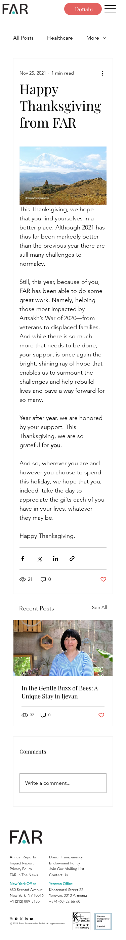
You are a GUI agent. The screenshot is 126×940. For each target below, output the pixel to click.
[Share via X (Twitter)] (39, 558)
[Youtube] (31, 919)
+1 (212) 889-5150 (25, 901)
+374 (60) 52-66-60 (64, 901)
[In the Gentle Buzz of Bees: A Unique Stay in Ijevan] (63, 648)
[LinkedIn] (26, 919)
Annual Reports (23, 857)
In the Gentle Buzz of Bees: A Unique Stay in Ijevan (60, 692)
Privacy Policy (21, 868)
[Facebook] (16, 919)
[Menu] (110, 9)
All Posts (23, 38)
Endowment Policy (64, 863)
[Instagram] (11, 919)
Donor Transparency (66, 857)
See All (99, 607)
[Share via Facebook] (22, 558)
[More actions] (102, 73)
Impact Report (22, 863)
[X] (21, 919)
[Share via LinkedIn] (55, 558)
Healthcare (60, 38)
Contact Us (58, 874)
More (92, 38)
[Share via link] (72, 558)
